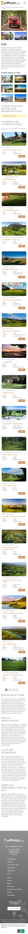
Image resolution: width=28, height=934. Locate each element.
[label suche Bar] (24, 3)
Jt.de (9, 873)
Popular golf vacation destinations (14, 7)
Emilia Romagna (20, 79)
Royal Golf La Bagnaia (11, 331)
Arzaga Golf (7, 362)
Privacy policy (10, 886)
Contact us (9, 880)
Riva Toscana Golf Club (12, 300)
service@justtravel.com (15, 846)
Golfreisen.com (11, 870)
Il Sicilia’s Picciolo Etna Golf (14, 516)
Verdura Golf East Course (13, 613)
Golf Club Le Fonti (10, 454)
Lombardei (20, 88)
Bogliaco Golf (8, 392)
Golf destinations (12, 859)
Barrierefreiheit (11, 895)
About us (9, 877)
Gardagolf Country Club (12, 423)
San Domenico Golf (10, 210)
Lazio (7, 88)
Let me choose (4, 931)
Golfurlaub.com (11, 867)
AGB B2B (9, 892)
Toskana (20, 98)
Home (2, 7)
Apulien (7, 79)
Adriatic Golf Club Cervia (13, 675)
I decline (19, 931)
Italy (4, 8)
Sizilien (6, 98)
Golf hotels (10, 862)
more (21, 156)
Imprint (9, 883)
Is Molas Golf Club (10, 269)
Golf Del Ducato (9, 179)
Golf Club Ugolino (10, 485)
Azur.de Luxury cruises (13, 865)
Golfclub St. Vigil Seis (11, 239)
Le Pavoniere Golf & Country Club (11, 548)
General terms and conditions (14, 889)
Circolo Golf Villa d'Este (12, 149)
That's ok (23, 931)
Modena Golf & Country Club (12, 581)
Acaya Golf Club (9, 644)
